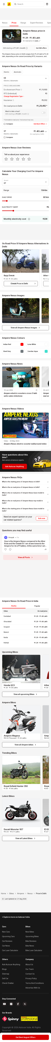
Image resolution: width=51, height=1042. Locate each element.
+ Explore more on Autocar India (16, 917)
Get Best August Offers (25, 1037)
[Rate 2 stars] (12, 159)
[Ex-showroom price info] (21, 89)
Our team (30, 969)
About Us (29, 964)
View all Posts (24, 557)
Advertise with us (33, 988)
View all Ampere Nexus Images (24, 328)
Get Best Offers (39, 124)
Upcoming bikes (32, 936)
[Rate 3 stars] (17, 159)
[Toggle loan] (43, 113)
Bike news (30, 946)
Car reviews (7, 941)
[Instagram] (11, 1004)
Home (3, 893)
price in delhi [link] (41, 893)
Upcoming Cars (8, 936)
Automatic (17, 72)
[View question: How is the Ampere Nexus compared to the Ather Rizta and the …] (25, 543)
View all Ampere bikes (24, 745)
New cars (6, 932)
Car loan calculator (10, 950)
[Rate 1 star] (6, 159)
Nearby (13, 606)
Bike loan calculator (34, 950)
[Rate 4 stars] (23, 159)
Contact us (30, 974)
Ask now (41, 518)
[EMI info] (27, 48)
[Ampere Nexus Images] (20, 310)
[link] (21, 669)
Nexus (4, 23)
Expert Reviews (36, 23)
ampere (20, 893)
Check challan (8, 983)
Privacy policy (31, 978)
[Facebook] (18, 1004)
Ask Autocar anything (11, 964)
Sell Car (5, 978)
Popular (37, 606)
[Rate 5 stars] (29, 159)
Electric (6, 72)
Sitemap (5, 974)
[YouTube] (4, 1004)
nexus (30, 893)
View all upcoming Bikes (24, 694)
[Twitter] (24, 1004)
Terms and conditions (35, 983)
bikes (11, 893)
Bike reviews (31, 941)
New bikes (30, 932)
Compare (9, 124)
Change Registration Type (13, 96)
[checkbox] (4, 124)
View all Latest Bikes (24, 838)
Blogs (4, 969)
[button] (20, 261)
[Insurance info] (13, 100)
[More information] (29, 219)
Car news (6, 946)
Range (23, 23)
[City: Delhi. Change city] (47, 4)
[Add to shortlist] (18, 32)
